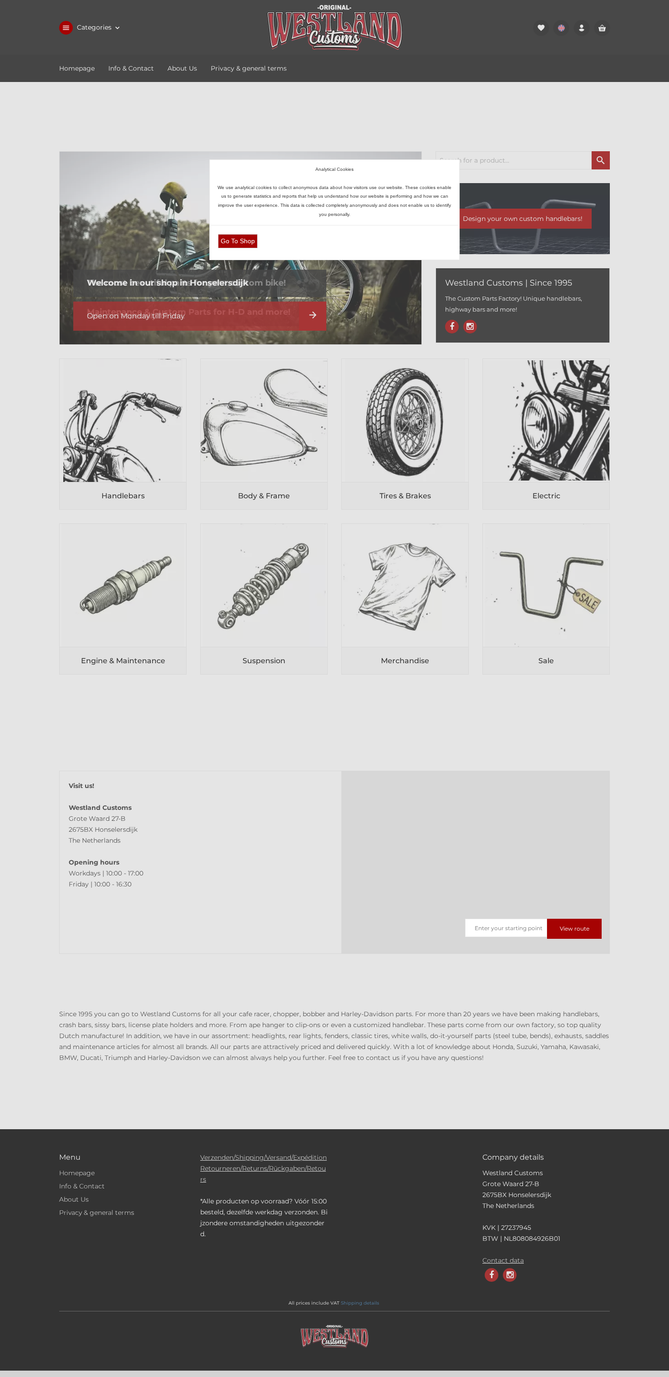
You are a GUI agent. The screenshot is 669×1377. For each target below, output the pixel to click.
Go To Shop (238, 241)
